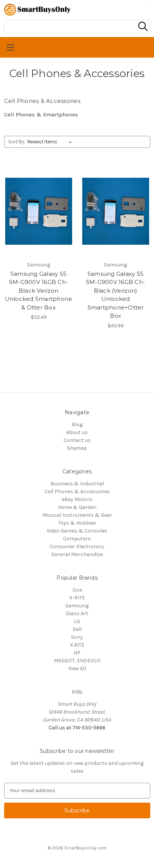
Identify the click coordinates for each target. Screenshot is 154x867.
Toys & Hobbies (77, 523)
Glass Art (77, 613)
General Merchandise (77, 554)
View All (77, 668)
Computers (77, 538)
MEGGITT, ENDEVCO (77, 660)
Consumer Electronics (77, 546)
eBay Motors (77, 499)
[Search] (143, 26)
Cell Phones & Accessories (77, 491)
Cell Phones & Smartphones (41, 114)
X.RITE (77, 645)
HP (77, 653)
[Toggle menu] (77, 47)
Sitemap (77, 448)
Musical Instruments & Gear (77, 515)
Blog (77, 424)
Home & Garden (77, 507)
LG (77, 621)
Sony (77, 637)
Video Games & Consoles (77, 531)
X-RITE (77, 598)
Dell (77, 629)
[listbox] (51, 141)
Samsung (77, 605)
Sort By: (16, 141)
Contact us (77, 440)
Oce (77, 590)
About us (77, 432)
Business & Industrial (77, 483)
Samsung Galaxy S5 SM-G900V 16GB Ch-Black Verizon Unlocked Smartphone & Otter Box (39, 290)
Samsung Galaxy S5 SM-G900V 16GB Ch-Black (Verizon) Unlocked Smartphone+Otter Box (115, 295)
